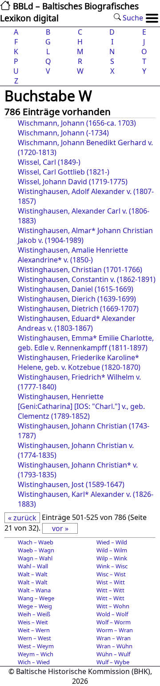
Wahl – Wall (33, 566)
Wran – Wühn (114, 646)
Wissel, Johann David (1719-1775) (73, 181)
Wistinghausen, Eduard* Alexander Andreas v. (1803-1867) (77, 323)
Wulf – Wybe (112, 662)
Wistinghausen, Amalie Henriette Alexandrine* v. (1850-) (73, 255)
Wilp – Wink (111, 558)
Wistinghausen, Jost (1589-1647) (71, 484)
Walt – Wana (34, 590)
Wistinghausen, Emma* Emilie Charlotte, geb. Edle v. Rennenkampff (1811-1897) (86, 343)
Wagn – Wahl (35, 558)
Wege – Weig (35, 606)
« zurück (22, 518)
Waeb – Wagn (36, 550)
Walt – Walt (33, 574)
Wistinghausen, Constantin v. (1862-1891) (87, 279)
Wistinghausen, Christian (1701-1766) (80, 269)
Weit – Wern (34, 630)
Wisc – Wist (111, 574)
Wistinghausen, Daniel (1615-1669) (75, 289)
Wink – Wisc (112, 566)
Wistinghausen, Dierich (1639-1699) (77, 299)
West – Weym (36, 646)
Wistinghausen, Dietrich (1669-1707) (78, 308)
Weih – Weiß (34, 614)
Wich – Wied (34, 662)
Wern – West (34, 638)
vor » (60, 528)
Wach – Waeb (35, 542)
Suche (132, 18)
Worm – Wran (114, 630)
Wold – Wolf (112, 614)
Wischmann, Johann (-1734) (63, 133)
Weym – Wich (35, 654)
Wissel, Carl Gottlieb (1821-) (63, 172)
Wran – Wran (113, 638)
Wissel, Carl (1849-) (49, 162)
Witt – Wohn (112, 606)
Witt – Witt (110, 590)
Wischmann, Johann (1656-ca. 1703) (77, 123)
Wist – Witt (110, 582)
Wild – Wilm (111, 550)
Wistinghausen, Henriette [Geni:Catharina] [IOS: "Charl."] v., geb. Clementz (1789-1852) (81, 406)
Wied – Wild (111, 542)
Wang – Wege (36, 598)
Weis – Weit (33, 622)
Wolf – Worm (113, 622)
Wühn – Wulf (113, 654)
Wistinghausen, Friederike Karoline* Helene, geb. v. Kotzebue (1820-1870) (79, 362)
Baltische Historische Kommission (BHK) (83, 671)
